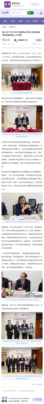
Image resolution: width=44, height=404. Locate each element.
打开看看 (37, 399)
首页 (5, 21)
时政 (13, 21)
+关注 (39, 40)
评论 (28, 21)
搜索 (29, 13)
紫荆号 (35, 21)
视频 (20, 21)
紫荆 (4, 27)
